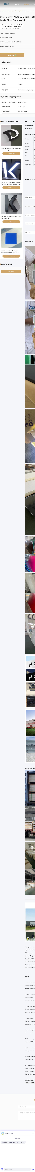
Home (17, 4)
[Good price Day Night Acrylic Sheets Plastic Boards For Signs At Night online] (11, 203)
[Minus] (33, 1133)
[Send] (32, 1169)
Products (26, 4)
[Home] (6, 4)
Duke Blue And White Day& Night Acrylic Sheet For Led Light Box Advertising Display (9, 252)
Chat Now (11, 55)
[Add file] (2, 1169)
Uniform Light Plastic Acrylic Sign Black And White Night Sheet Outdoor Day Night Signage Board (11, 184)
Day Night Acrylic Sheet (18, 11)
